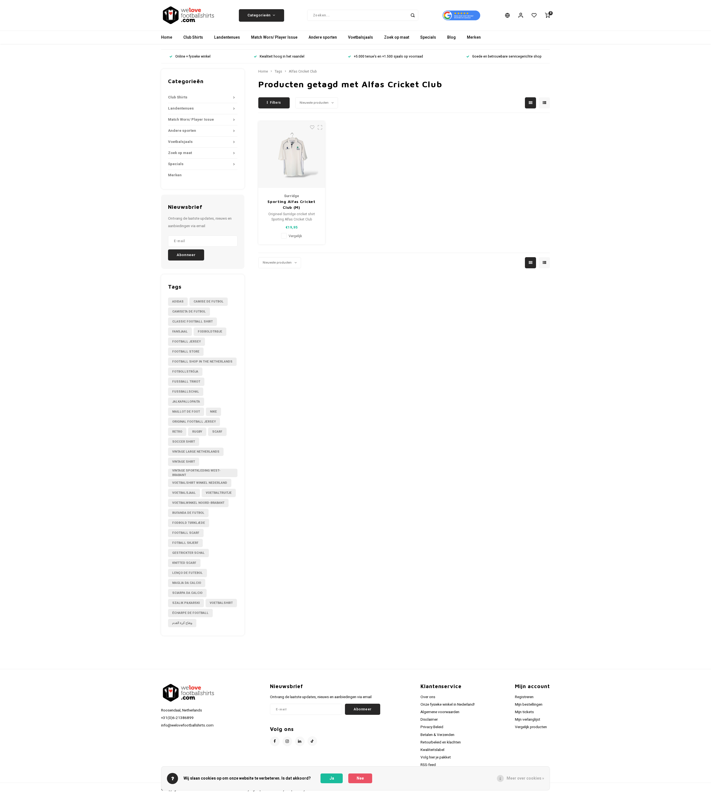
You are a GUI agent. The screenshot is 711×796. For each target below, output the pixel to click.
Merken (474, 37)
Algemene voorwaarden (439, 712)
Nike (213, 411)
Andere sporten (323, 37)
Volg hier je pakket (435, 757)
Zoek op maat (396, 37)
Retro (177, 431)
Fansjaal (180, 331)
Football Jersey (186, 341)
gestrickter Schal (188, 552)
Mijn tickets (524, 712)
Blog (451, 37)
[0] (547, 15)
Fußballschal (185, 391)
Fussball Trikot (186, 381)
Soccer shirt (183, 441)
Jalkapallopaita (186, 401)
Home (166, 37)
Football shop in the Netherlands (202, 361)
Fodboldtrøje (210, 331)
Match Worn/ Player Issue (274, 37)
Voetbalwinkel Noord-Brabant (198, 502)
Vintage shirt (183, 461)
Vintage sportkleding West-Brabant (196, 473)
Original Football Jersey (194, 421)
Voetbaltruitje (219, 492)
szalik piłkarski (186, 603)
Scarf (217, 431)
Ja (331, 778)
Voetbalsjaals (360, 37)
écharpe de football (190, 613)
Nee (360, 778)
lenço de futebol (187, 573)
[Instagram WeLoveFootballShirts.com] (287, 741)
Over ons (427, 697)
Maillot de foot (186, 411)
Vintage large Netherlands (195, 451)
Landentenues (227, 37)
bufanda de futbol (188, 512)
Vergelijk (295, 236)
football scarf (185, 532)
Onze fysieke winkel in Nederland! (447, 704)
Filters (275, 102)
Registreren (524, 697)
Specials (428, 37)
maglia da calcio (186, 583)
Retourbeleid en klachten (440, 742)
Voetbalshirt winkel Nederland (199, 482)
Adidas (178, 301)
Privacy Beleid (431, 727)
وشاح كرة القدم (182, 623)
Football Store (185, 351)
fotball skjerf (185, 542)
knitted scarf (184, 563)
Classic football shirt (192, 321)
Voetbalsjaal (184, 492)
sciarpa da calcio (187, 593)
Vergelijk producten (531, 727)
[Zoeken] (412, 15)
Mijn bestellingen (528, 704)
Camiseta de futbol (189, 311)
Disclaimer (429, 719)
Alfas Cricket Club (303, 71)
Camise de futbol (209, 301)
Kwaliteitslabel (432, 750)
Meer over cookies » (525, 778)
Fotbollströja (185, 371)
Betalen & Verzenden (437, 735)
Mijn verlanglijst (527, 719)
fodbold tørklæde (188, 522)
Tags (278, 71)
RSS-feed (428, 765)
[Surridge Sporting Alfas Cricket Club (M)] (291, 154)
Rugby (197, 431)
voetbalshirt (221, 603)
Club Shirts (193, 37)
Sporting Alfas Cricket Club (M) (291, 204)
